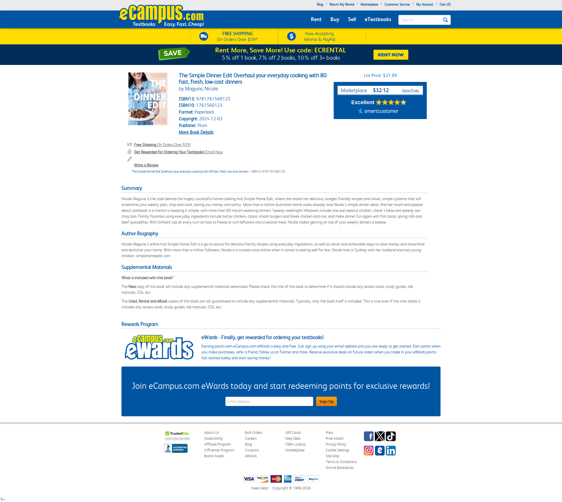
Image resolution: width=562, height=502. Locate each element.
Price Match (335, 438)
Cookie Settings (337, 450)
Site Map (333, 456)
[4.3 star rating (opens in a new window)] (391, 102)
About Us (211, 432)
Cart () (445, 4)
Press (329, 432)
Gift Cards (293, 432)
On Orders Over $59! (162, 144)
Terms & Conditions (341, 462)
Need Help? (260, 488)
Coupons (252, 450)
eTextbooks (378, 19)
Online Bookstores (340, 467)
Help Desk (292, 438)
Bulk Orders (254, 432)
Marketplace (369, 4)
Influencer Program (219, 450)
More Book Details (196, 132)
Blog (320, 4)
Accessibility (213, 438)
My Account (424, 4)
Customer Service (397, 4)
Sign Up (326, 401)
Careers (251, 438)
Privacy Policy (336, 444)
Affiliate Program (217, 444)
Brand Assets (214, 456)
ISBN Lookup (295, 444)
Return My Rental (342, 4)
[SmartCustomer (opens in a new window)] (378, 111)
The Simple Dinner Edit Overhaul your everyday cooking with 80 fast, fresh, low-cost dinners (190, 171)
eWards (251, 456)
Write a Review (146, 165)
